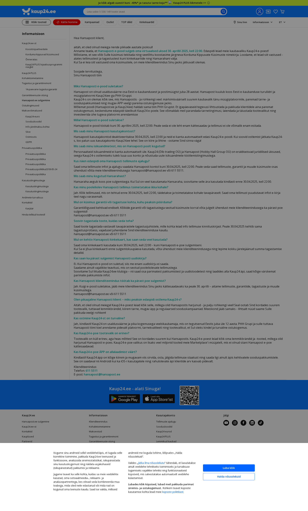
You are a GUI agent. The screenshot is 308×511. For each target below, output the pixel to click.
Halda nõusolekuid (229, 476)
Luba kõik (229, 468)
